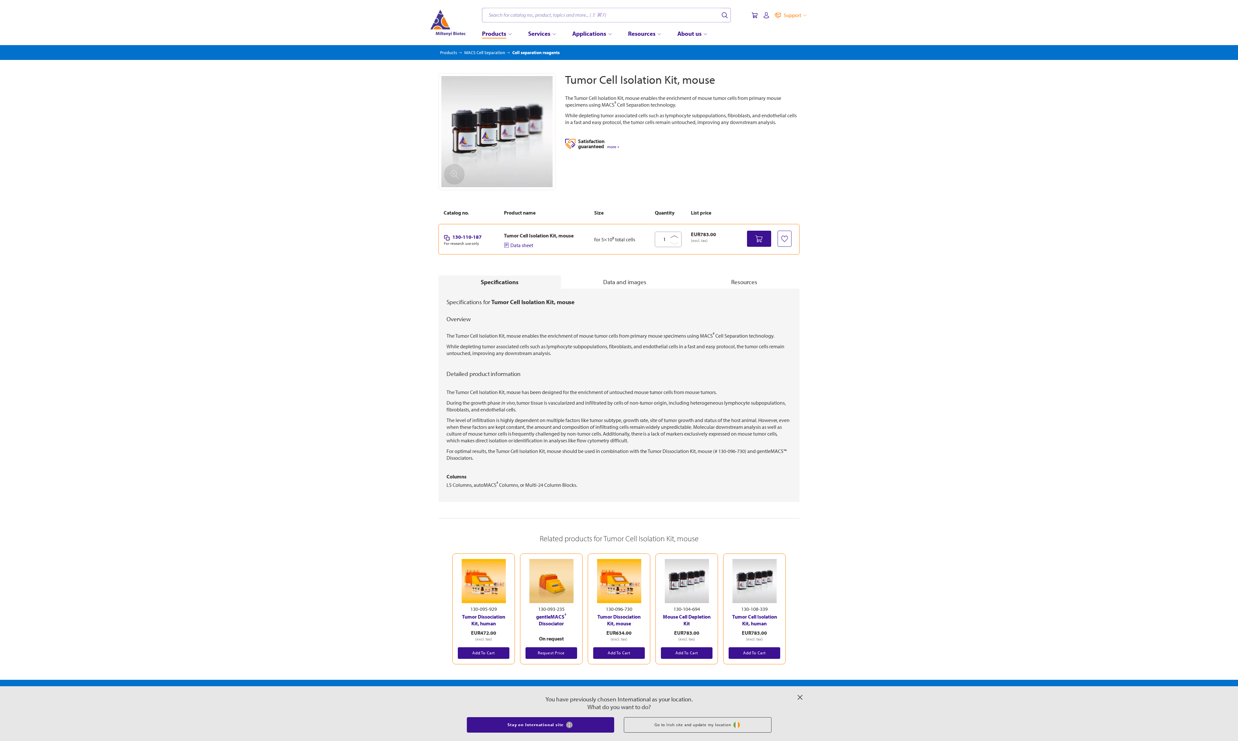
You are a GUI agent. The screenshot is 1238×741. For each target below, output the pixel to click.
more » (613, 147)
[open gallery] (496, 131)
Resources (744, 282)
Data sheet (521, 245)
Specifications (499, 282)
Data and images (624, 282)
